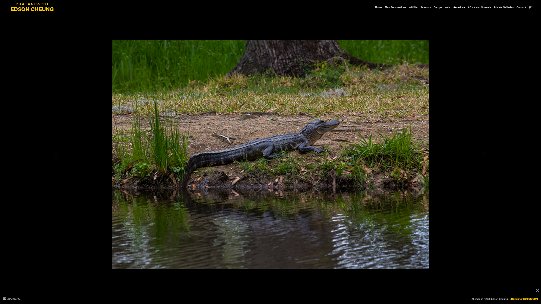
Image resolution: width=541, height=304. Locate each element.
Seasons (425, 7)
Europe (438, 7)
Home (378, 7)
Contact (521, 7)
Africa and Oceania (479, 7)
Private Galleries (504, 7)
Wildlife (413, 7)
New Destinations (395, 7)
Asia (448, 7)
